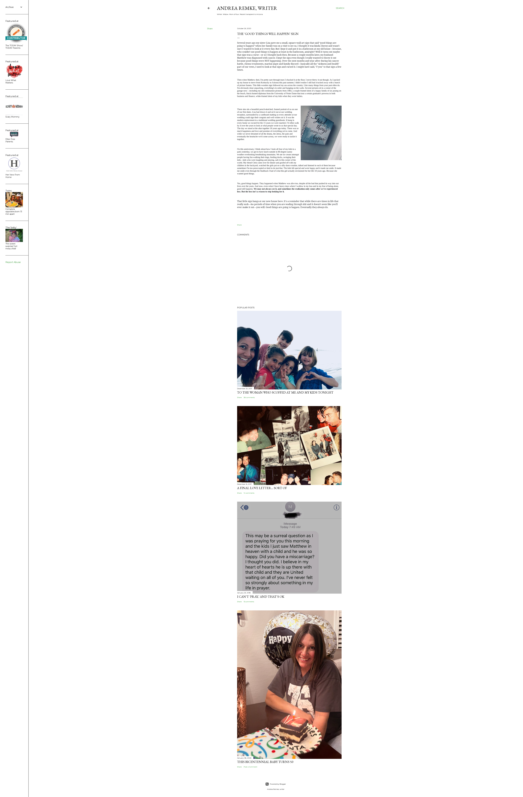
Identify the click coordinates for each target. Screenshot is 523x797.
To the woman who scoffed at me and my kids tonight (285, 392)
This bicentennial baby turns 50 (265, 762)
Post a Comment (250, 767)
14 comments (249, 493)
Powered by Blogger (278, 784)
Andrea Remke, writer (247, 8)
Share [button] (210, 28)
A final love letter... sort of (262, 488)
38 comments (249, 397)
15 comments (249, 602)
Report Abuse (13, 262)
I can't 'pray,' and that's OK (260, 596)
